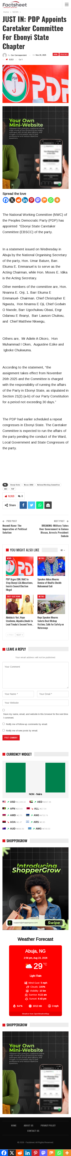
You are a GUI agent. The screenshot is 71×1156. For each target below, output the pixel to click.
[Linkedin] (25, 200)
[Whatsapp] (51, 200)
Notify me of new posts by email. (22, 730)
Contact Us (33, 1130)
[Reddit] (18, 200)
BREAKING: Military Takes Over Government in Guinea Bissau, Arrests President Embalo (54, 531)
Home (13, 1125)
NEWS (56, 54)
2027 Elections (13, 596)
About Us (28, 1125)
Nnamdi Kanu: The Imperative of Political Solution (14, 529)
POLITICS (64, 54)
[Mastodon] (38, 200)
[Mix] (44, 200)
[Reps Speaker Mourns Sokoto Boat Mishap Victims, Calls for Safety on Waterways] (51, 604)
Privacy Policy (48, 1125)
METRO (41, 558)
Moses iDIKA (28, 484)
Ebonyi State (15, 484)
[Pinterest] (31, 200)
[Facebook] (6, 200)
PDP (12, 489)
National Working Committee (48, 484)
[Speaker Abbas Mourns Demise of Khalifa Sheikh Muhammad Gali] (51, 566)
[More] (57, 200)
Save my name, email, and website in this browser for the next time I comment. (35, 716)
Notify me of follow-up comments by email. (27, 724)
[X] (12, 200)
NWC (5, 489)
